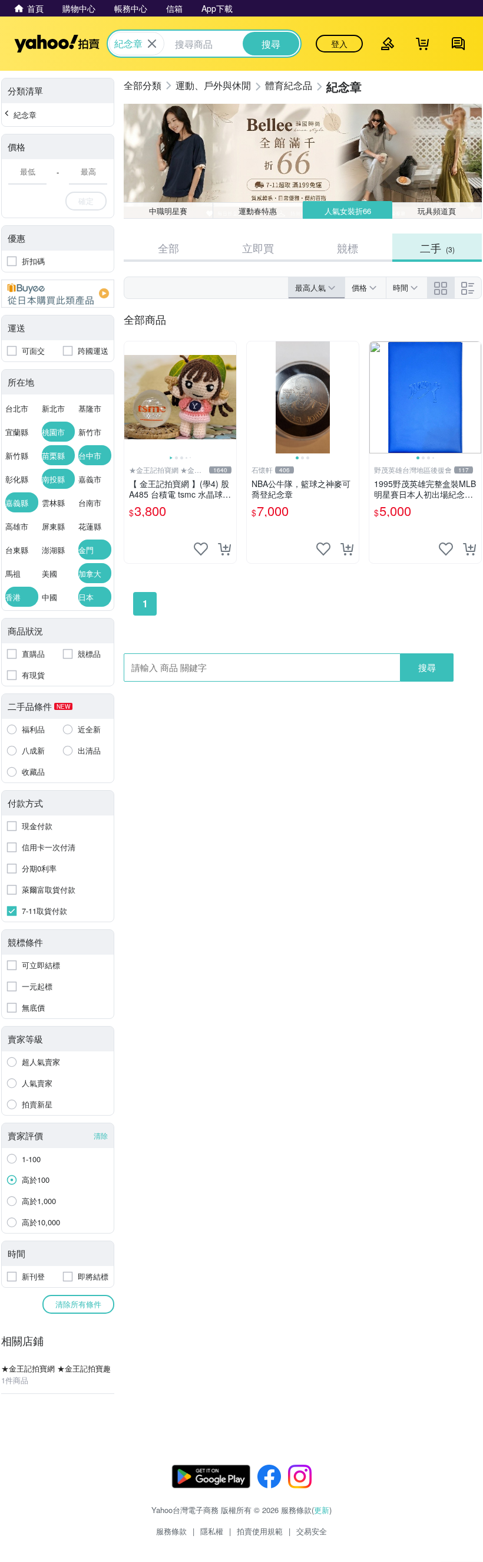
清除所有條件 (78, 1304)
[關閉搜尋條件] (152, 44)
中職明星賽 (168, 210)
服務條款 (171, 1531)
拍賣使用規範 (260, 1531)
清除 (101, 1135)
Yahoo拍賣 (57, 43)
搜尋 (427, 667)
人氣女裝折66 (348, 210)
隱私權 (211, 1531)
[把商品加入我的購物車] (224, 549)
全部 (168, 247)
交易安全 (311, 1531)
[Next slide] (228, 397)
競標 (347, 247)
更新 (321, 1509)
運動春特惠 (258, 210)
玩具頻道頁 (437, 210)
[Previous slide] (132, 397)
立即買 (258, 247)
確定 (86, 200)
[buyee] (57, 293)
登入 (339, 44)
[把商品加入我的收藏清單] (201, 549)
